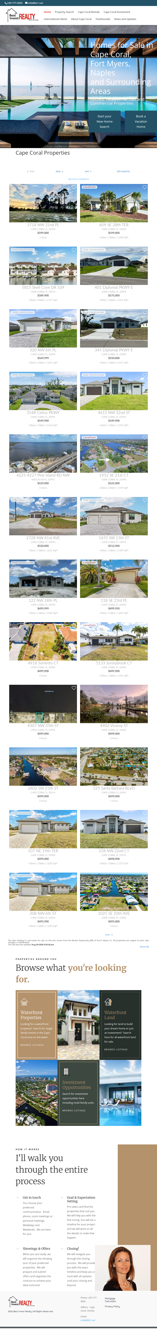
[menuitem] (30, 171)
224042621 (95, 400)
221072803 (95, 713)
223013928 (95, 212)
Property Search (64, 12)
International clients (55, 19)
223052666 (95, 337)
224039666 (95, 462)
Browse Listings (32, 1044)
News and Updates (125, 19)
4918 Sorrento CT (43, 663)
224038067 (24, 525)
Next (108, 934)
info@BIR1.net (88, 1320)
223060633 (24, 650)
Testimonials (103, 19)
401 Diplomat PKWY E (114, 288)
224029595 (95, 650)
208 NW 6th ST (43, 914)
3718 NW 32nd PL (43, 225)
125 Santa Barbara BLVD (114, 788)
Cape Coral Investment (117, 12)
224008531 (24, 212)
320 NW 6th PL (43, 350)
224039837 (95, 901)
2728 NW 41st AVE (43, 538)
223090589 (24, 337)
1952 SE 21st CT (113, 475)
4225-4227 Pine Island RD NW (43, 475)
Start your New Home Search (105, 121)
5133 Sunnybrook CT (114, 663)
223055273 (24, 838)
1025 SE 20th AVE (114, 914)
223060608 (24, 901)
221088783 (24, 775)
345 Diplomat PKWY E (114, 350)
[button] (88, 171)
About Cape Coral (81, 19)
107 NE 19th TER (43, 851)
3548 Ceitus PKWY (43, 413)
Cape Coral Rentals (89, 12)
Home (47, 12)
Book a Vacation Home (141, 121)
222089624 (95, 775)
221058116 (24, 713)
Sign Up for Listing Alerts (78, 179)
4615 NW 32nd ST (114, 413)
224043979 (95, 525)
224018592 (95, 838)
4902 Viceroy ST (114, 726)
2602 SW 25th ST (43, 788)
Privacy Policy (112, 1306)
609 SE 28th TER (113, 225)
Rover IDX (144, 946)
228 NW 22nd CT (114, 851)
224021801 (24, 400)
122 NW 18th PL (43, 601)
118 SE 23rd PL (114, 601)
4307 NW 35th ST (43, 726)
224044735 (95, 588)
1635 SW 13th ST (114, 538)
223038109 (95, 275)
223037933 (24, 462)
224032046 (24, 275)
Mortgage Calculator (110, 1300)
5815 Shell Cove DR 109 (43, 288)
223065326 (24, 588)
